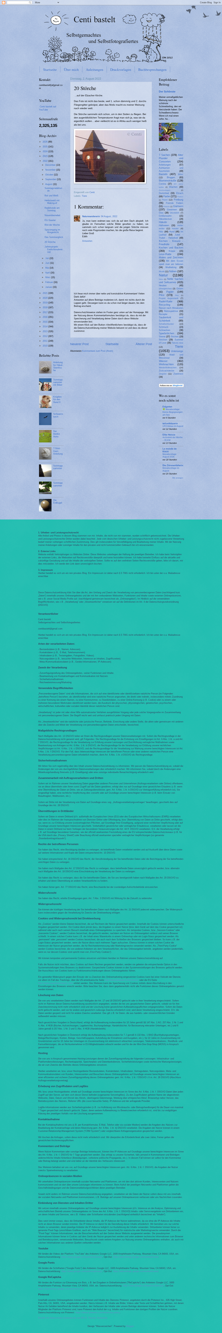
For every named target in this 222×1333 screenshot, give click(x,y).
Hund (171, 231)
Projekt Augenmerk (168, 298)
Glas (161, 212)
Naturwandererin (91, 216)
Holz (161, 231)
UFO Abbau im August (173, 426)
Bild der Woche (52, 225)
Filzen (165, 200)
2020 (45, 298)
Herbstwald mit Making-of (52, 201)
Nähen (173, 271)
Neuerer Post (79, 344)
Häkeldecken (165, 219)
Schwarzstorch (58, 415)
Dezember (50, 165)
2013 (45, 331)
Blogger (130, 1326)
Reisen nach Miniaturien (171, 308)
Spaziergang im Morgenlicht (52, 231)
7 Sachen (164, 154)
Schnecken (164, 330)
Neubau (162, 285)
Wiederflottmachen (168, 368)
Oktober (49, 174)
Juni (47, 263)
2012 (45, 336)
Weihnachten (166, 364)
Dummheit (164, 193)
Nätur (161, 279)
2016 (45, 317)
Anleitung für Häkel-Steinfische (58, 366)
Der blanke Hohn (56, 434)
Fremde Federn (174, 203)
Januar (49, 287)
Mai (47, 267)
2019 (45, 302)
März (48, 277)
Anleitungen (94, 69)
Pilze (161, 295)
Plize (177, 295)
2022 (45, 161)
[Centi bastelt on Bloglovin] (171, 386)
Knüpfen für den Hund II (57, 399)
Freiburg (178, 199)
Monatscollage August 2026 (169, 455)
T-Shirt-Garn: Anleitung (58, 451)
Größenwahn (165, 216)
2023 (45, 156)
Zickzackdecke (166, 370)
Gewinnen (172, 209)
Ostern (179, 288)
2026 (45, 141)
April (47, 272)
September (51, 179)
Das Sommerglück (54, 237)
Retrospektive (171, 311)
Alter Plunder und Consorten (171, 158)
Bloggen (171, 177)
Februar (49, 282)
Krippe (172, 251)
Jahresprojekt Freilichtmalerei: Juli (54, 249)
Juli (47, 258)
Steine (162, 336)
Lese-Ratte (165, 254)
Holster (175, 229)
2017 (45, 312)
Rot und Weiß (51, 195)
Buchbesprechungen (152, 69)
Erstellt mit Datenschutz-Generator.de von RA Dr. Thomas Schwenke (72, 1318)
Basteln (163, 174)
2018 (45, 307)
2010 (45, 345)
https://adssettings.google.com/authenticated (135, 1257)
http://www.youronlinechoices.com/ (55, 983)
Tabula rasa (177, 343)
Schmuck (163, 327)
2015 (45, 322)
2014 (45, 326)
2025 (45, 146)
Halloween (164, 225)
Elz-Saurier (50, 220)
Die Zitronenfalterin (173, 465)
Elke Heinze (169, 434)
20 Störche (50, 242)
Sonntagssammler (58, 467)
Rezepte (163, 314)
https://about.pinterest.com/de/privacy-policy (97, 1312)
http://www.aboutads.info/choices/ (122, 980)
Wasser (163, 360)
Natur (163, 275)
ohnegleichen (165, 289)
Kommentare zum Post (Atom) (97, 351)
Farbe (166, 196)
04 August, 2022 (109, 216)
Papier (170, 291)
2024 (45, 151)
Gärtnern (178, 206)
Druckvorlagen (120, 69)
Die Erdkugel (57, 501)
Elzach (179, 193)
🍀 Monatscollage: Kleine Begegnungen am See (173, 412)
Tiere (84, 196)
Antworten (87, 241)
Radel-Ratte (165, 301)
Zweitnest (178, 373)
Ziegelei (162, 374)
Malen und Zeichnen (171, 257)
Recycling (164, 304)
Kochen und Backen (171, 247)
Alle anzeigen (177, 478)
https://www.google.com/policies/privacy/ (81, 1257)
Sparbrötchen (166, 333)
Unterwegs (177, 351)
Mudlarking (170, 267)
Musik (161, 271)
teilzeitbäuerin (170, 423)
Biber (180, 174)
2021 (45, 293)
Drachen (173, 187)
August (49, 184)
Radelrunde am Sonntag (52, 209)
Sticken (174, 336)
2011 (45, 341)
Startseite (50, 69)
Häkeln (163, 222)
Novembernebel (52, 215)
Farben (180, 197)
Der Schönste (167, 91)
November (50, 169)
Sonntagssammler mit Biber (58, 382)
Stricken (163, 339)
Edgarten (167, 406)
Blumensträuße (167, 180)
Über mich (71, 69)
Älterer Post (144, 344)
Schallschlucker (166, 324)
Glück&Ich (174, 213)
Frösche (166, 206)
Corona (162, 184)
